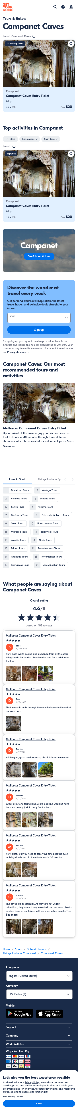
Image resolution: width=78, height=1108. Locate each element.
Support (11, 1027)
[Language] (63, 7)
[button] (39, 76)
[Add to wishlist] (71, 43)
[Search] (55, 7)
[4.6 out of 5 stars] (39, 617)
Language (12, 967)
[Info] (34, 36)
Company (12, 1035)
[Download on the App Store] (49, 1014)
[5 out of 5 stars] (39, 640)
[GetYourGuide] (8, 7)
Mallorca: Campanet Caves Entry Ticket (31, 635)
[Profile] (71, 7)
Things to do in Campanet (19, 953)
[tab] (17, 479)
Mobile (10, 1005)
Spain (18, 949)
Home (6, 949)
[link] (39, 76)
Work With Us (15, 1044)
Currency (12, 985)
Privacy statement (17, 352)
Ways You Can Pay (18, 1051)
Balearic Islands (36, 949)
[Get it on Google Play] (19, 1014)
